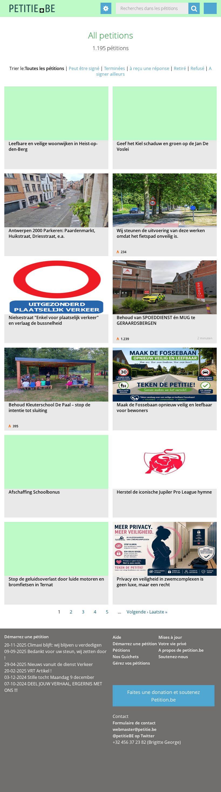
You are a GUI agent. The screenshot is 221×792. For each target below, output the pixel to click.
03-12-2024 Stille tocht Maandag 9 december (49, 677)
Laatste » (158, 612)
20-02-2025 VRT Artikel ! (27, 671)
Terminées (114, 68)
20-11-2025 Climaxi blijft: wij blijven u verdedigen (53, 645)
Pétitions (121, 650)
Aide (117, 637)
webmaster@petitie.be (135, 729)
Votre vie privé (172, 643)
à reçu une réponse (149, 68)
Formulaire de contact (134, 722)
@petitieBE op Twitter (133, 735)
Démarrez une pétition (135, 643)
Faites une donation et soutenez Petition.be (163, 696)
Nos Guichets (126, 656)
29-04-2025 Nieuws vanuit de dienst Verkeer (48, 664)
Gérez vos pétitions (131, 663)
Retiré (180, 68)
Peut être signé (84, 68)
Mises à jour (170, 637)
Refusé (197, 68)
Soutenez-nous (173, 656)
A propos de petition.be (181, 650)
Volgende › (137, 612)
